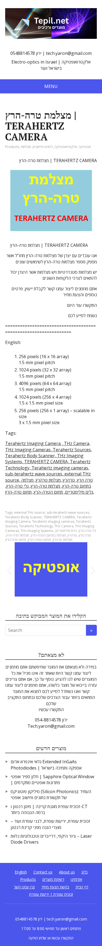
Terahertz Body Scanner (23, 517)
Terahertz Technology (36, 526)
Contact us (42, 872)
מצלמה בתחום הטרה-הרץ (48, 535)
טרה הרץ (85, 535)
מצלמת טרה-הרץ (17, 535)
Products (12, 146)
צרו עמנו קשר (24, 887)
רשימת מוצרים (53, 879)
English (21, 872)
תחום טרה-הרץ (15, 539)
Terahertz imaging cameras (53, 521)
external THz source (29, 512)
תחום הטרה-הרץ (39, 539)
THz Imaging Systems (37, 530)
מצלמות (26, 146)
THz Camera (63, 526)
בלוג (84, 872)
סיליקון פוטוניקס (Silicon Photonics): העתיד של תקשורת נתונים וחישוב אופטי (51, 794)
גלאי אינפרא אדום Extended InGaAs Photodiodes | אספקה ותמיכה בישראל (46, 765)
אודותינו (76, 879)
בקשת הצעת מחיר (55, 887)
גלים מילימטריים (66, 530)
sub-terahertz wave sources (68, 512)
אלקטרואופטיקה (65, 146)
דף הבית (82, 887)
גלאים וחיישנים (43, 146)
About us (67, 872)
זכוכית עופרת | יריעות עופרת (51, 894)
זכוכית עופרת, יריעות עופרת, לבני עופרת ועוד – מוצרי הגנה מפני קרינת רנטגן (50, 824)
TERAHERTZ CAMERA (59, 517)
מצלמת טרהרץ (62, 539)
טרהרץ (72, 535)
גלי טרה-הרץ (87, 530)
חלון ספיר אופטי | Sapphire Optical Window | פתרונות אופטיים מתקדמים (52, 780)
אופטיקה (85, 146)
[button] (9, 569)
